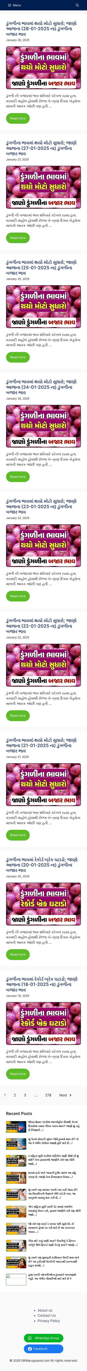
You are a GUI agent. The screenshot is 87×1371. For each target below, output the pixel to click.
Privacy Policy (49, 1321)
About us (45, 1310)
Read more (18, 118)
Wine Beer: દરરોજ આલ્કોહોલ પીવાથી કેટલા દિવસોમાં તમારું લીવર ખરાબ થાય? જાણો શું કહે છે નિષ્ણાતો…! (54, 1126)
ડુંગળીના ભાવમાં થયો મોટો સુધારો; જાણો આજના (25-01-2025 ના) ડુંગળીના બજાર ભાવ (41, 267)
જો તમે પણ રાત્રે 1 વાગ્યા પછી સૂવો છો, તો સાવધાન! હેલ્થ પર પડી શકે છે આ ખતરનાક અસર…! (51, 1227)
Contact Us (47, 1315)
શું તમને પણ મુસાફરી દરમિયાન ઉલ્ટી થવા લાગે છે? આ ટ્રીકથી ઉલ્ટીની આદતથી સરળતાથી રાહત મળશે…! (53, 1261)
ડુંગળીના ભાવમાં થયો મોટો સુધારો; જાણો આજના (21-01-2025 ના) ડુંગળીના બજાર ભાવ (41, 745)
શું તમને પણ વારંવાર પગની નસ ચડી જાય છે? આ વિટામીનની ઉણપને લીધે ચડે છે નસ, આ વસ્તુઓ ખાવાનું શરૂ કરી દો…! (52, 1193)
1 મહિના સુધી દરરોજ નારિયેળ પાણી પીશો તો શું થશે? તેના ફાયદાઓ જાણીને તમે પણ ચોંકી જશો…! (53, 1159)
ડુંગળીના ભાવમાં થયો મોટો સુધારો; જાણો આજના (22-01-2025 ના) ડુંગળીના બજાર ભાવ (41, 626)
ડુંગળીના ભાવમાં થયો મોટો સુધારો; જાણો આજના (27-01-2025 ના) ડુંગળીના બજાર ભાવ (41, 148)
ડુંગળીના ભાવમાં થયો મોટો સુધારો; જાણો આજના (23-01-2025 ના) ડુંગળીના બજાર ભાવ (41, 506)
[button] (77, 5)
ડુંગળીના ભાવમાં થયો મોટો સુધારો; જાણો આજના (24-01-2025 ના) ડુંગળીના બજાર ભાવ (41, 387)
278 (48, 1095)
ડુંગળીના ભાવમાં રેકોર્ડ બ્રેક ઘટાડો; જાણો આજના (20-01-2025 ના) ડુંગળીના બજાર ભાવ (42, 865)
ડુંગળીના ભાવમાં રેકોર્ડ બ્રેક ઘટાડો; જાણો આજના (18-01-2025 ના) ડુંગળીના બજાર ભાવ (42, 984)
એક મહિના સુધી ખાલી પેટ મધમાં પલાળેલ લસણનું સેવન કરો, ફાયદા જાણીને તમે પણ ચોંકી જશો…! (54, 1210)
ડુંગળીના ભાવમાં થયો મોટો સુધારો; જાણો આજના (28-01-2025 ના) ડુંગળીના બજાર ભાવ (41, 29)
